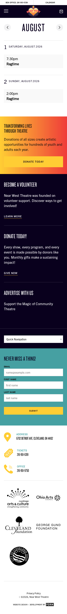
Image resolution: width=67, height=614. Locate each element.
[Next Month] (59, 27)
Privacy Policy (34, 593)
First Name (10, 379)
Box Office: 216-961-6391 (17, 2)
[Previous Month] (7, 27)
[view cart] (61, 11)
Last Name (10, 392)
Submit (33, 411)
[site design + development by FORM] (33, 604)
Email (7, 366)
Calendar (50, 2)
